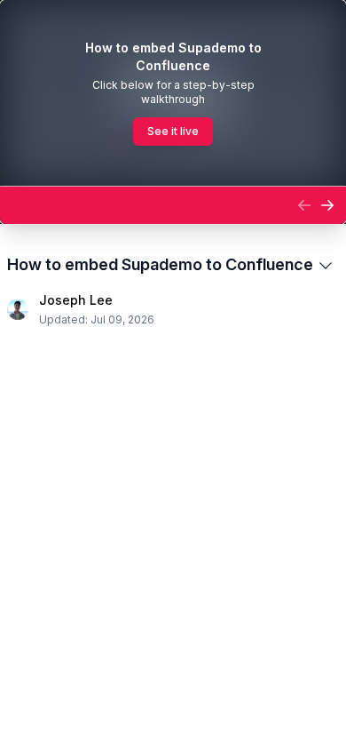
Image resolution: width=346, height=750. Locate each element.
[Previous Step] (304, 205)
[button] (148, 205)
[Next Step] (327, 205)
